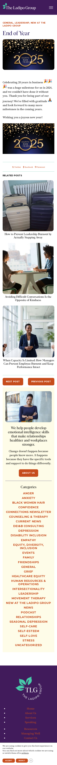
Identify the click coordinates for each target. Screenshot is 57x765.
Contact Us (30, 738)
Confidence (28, 507)
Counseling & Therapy (28, 516)
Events (28, 552)
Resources (30, 729)
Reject (22, 761)
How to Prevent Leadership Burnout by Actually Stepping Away (28, 235)
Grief (28, 571)
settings (25, 753)
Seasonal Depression (29, 621)
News (28, 607)
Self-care (28, 626)
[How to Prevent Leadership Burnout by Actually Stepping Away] (28, 230)
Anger (28, 493)
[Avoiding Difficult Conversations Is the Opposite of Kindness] (28, 293)
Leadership (22, 23)
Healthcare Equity (28, 576)
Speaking (30, 722)
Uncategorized (28, 645)
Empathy (28, 540)
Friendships (28, 562)
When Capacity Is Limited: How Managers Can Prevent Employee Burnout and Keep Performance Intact (28, 364)
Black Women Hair (28, 502)
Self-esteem (28, 631)
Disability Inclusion (29, 535)
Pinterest (40, 167)
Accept (8, 761)
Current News (28, 521)
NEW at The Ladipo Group (28, 603)
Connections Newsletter (28, 512)
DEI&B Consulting (28, 526)
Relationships (28, 617)
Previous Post (41, 381)
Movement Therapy (28, 598)
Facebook (28, 167)
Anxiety (28, 498)
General (8, 23)
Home (30, 708)
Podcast (28, 612)
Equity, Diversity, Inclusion (28, 546)
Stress (28, 640)
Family (28, 557)
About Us (28, 473)
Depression (28, 530)
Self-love (28, 635)
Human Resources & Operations (28, 582)
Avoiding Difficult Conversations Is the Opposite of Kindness (28, 298)
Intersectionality (28, 589)
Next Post (13, 381)
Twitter (17, 167)
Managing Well (30, 733)
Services (30, 718)
